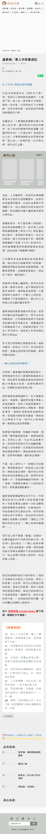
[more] (39, 155)
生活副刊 (15, 12)
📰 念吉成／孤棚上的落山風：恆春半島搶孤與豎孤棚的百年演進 (23, 661)
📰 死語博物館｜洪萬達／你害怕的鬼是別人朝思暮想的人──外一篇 (23, 692)
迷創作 (38, 8)
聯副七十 (25, 12)
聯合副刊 (6, 12)
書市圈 (22, 8)
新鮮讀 (5, 8)
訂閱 (33, 823)
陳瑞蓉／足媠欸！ (27, 786)
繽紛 (19, 51)
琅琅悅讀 (5, 51)
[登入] (39, 3)
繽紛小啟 (22, 763)
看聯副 (13, 8)
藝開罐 (30, 8)
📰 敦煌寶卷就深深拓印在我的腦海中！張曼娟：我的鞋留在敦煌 (23, 649)
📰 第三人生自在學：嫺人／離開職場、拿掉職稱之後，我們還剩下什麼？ (23, 638)
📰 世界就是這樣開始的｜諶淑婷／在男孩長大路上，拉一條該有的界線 (23, 673)
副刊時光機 (35, 12)
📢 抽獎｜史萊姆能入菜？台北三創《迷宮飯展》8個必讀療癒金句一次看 (23, 704)
